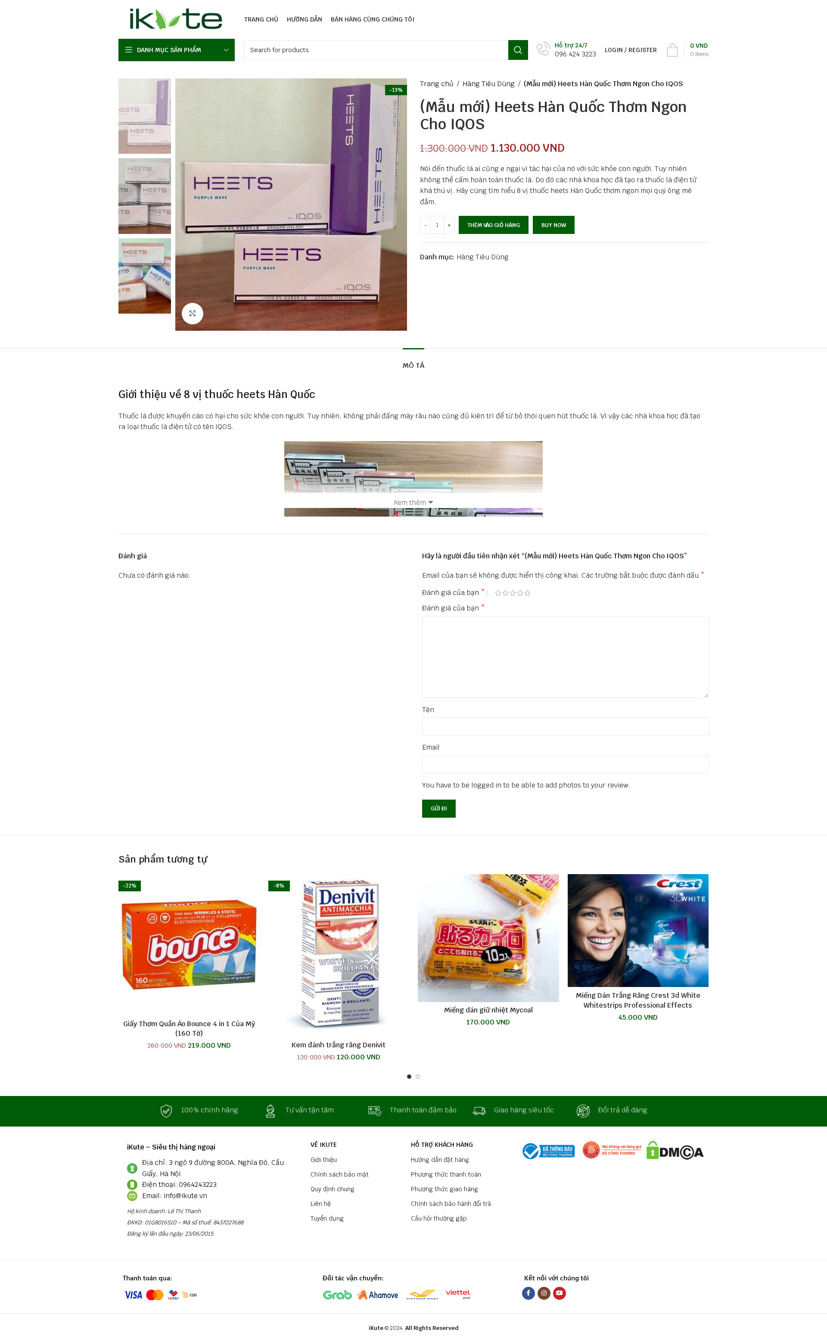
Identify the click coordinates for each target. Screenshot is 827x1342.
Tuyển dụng (327, 1218)
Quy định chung (332, 1189)
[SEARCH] (518, 50)
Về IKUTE (324, 1145)
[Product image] (339, 955)
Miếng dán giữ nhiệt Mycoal (488, 1010)
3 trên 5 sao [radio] (512, 592)
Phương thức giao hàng (444, 1189)
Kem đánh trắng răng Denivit (339, 1044)
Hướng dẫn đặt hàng (440, 1160)
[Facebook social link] (528, 1293)
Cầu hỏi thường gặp (439, 1218)
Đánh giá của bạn (453, 592)
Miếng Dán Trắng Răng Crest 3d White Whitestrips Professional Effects (638, 1000)
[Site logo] (173, 18)
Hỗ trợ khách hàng (442, 1145)
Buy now (553, 225)
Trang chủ (437, 83)
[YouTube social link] (559, 1293)
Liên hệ (321, 1204)
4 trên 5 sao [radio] (520, 592)
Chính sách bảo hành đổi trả (451, 1204)
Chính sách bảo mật (340, 1174)
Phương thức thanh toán (446, 1174)
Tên (428, 709)
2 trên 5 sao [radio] (505, 592)
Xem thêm (410, 502)
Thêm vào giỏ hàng (493, 225)
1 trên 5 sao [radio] (498, 592)
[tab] (413, 361)
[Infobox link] (566, 50)
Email (431, 747)
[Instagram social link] (544, 1293)
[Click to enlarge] (192, 313)
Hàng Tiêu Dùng (489, 83)
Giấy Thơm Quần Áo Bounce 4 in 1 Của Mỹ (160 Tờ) (189, 1028)
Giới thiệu (324, 1160)
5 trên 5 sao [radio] (527, 592)
